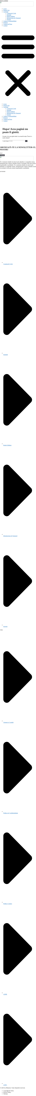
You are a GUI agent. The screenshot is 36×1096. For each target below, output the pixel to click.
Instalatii (9, 15)
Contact (5, 25)
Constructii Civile (11, 13)
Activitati (5, 12)
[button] (18, 65)
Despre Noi (6, 10)
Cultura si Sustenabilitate (9, 21)
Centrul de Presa (7, 24)
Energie (9, 19)
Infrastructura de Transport (14, 18)
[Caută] (26, 141)
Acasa (5, 8)
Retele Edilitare (11, 16)
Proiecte (5, 22)
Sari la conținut (4, 0)
